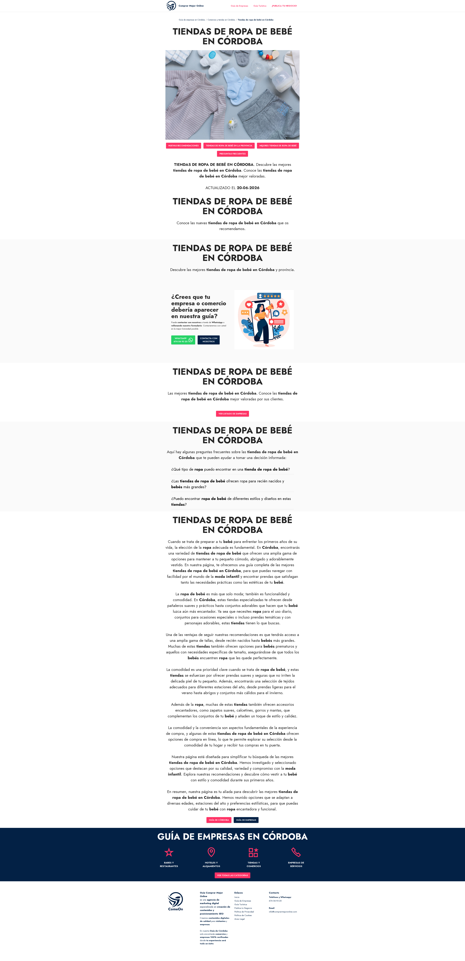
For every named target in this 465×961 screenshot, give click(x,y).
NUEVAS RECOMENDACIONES (183, 145)
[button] (232, 469)
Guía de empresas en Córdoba (192, 19)
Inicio (236, 897)
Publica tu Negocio (243, 908)
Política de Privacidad (244, 911)
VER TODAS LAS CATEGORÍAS (232, 875)
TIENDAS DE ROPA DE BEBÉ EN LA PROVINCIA (229, 145)
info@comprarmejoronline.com (283, 911)
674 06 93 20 (275, 900)
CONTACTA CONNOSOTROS (208, 340)
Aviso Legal (239, 919)
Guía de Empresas (239, 5)
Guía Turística (259, 5)
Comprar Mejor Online (191, 6)
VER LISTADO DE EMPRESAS (233, 413)
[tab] (232, 469)
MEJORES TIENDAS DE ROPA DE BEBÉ (278, 145)
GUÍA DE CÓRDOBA (219, 820)
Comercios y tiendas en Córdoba (221, 19)
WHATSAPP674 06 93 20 (181, 340)
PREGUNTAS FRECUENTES (233, 153)
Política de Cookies (243, 915)
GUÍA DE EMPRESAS (246, 820)
